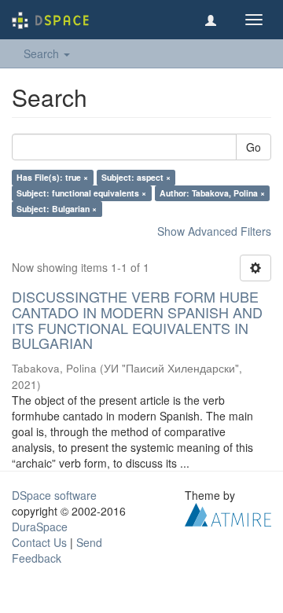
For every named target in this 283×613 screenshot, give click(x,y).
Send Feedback (57, 550)
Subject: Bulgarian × (57, 209)
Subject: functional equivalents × (81, 193)
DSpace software (54, 495)
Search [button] (43, 53)
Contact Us (39, 542)
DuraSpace (40, 526)
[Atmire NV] (228, 513)
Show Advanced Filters (214, 231)
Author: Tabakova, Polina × (212, 193)
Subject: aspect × (136, 177)
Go (253, 147)
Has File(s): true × (52, 177)
